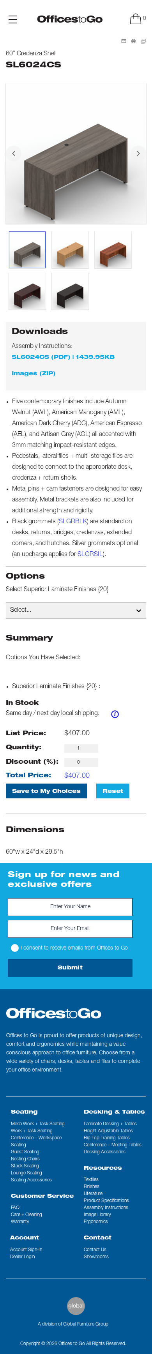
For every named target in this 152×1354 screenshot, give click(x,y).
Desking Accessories (104, 1152)
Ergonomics (96, 1222)
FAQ (15, 1208)
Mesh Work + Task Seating (38, 1124)
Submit (70, 968)
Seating (24, 1112)
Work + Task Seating (32, 1131)
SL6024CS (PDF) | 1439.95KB (63, 357)
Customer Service (42, 1196)
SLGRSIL (90, 555)
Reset (113, 791)
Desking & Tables (114, 1112)
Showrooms (96, 1257)
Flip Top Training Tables (107, 1138)
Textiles (91, 1179)
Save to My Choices (46, 791)
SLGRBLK (73, 522)
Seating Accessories (31, 1180)
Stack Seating (25, 1166)
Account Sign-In (26, 1250)
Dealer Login (22, 1257)
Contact (97, 1238)
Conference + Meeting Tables (112, 1145)
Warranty (20, 1222)
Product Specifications (106, 1201)
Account (24, 1238)
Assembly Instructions (106, 1208)
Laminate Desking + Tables (110, 1124)
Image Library (97, 1215)
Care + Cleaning (26, 1215)
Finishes (91, 1187)
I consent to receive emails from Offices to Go (74, 948)
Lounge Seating (26, 1173)
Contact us (95, 1250)
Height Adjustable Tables (108, 1131)
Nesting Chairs (25, 1159)
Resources (103, 1168)
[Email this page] (124, 42)
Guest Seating (25, 1152)
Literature (93, 1194)
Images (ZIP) (34, 374)
